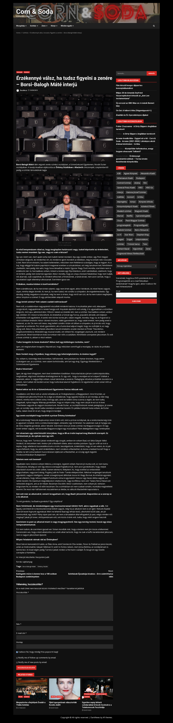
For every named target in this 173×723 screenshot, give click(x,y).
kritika (140, 197)
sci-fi (119, 234)
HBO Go (149, 187)
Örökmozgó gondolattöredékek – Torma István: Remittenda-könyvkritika (132, 159)
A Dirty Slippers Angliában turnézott (139, 134)
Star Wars (129, 234)
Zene (44, 26)
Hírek (20, 697)
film (145, 182)
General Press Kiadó (126, 187)
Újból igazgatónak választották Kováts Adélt (64, 689)
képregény (122, 201)
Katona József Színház (136, 192)
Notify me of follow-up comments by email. (37, 657)
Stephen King (143, 234)
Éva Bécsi (23, 90)
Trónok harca (133, 244)
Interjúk (19, 72)
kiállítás (120, 197)
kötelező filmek (148, 206)
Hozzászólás (22, 592)
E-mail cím (21, 633)
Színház (33, 26)
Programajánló (101, 694)
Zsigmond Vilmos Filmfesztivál (130, 253)
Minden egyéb (66, 26)
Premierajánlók (89, 694)
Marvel (120, 215)
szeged (120, 239)
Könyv (53, 26)
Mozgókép (20, 26)
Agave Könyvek (130, 173)
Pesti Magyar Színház (135, 220)
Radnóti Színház (124, 230)
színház (120, 244)
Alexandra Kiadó (148, 173)
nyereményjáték (143, 215)
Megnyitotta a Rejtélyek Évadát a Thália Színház (31, 689)
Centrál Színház (124, 182)
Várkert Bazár (123, 248)
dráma (137, 182)
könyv (132, 201)
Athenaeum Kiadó (125, 178)
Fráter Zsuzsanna (124, 126)
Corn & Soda (34, 11)
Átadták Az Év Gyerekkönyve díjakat (132, 115)
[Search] (154, 26)
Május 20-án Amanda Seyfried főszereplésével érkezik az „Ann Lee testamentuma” (132, 96)
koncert (130, 197)
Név (18, 624)
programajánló (124, 225)
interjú (120, 192)
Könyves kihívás (146, 201)
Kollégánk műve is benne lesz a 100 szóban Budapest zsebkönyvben (36, 574)
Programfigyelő (141, 225)
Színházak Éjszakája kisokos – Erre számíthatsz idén (90, 574)
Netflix (130, 215)
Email (118, 291)
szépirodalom (142, 239)
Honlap (19, 642)
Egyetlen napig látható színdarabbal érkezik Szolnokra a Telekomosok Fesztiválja (97, 689)
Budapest (140, 178)
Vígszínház (138, 248)
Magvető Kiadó (141, 211)
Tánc (145, 244)
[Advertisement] (86, 51)
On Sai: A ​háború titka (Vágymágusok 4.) (134, 110)
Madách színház (124, 211)
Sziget (129, 239)
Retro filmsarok (141, 230)
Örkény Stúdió (43, 566)
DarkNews (95, 717)
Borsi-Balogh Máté (29, 566)
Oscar (119, 220)
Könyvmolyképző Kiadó (127, 206)
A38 (119, 173)
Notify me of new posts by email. (32, 662)
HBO (140, 187)
